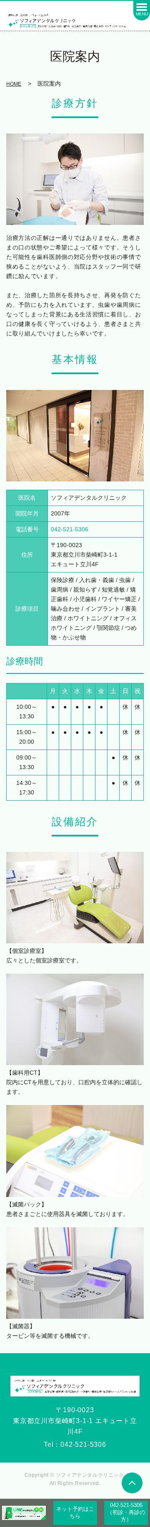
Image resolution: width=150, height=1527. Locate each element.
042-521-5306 (83, 1444)
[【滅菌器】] (75, 1272)
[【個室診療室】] (75, 897)
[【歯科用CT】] (75, 1019)
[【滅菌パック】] (75, 1150)
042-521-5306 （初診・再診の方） (127, 1512)
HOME (13, 84)
